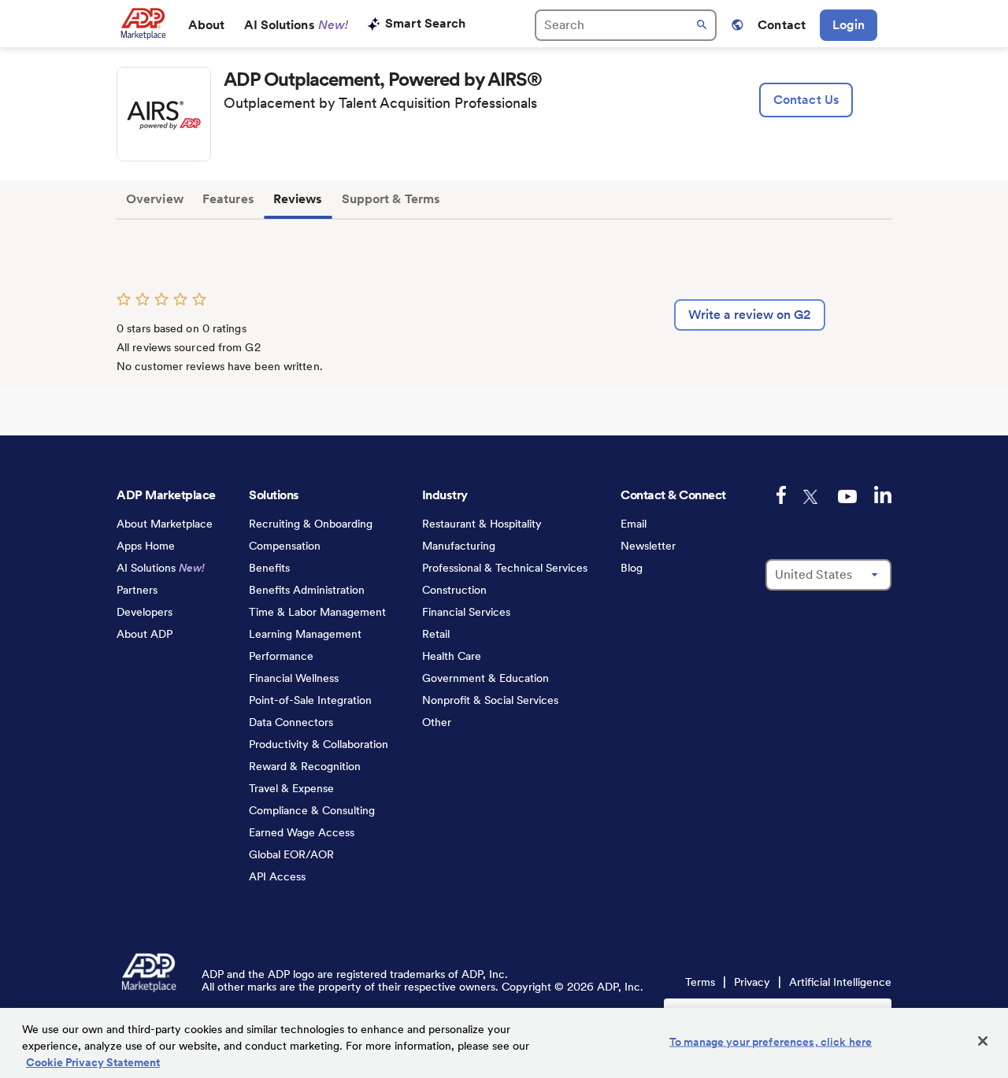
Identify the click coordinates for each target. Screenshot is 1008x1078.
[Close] (982, 1041)
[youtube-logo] (847, 496)
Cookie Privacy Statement (93, 1062)
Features (228, 198)
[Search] (625, 25)
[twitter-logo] (812, 497)
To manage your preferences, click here (770, 1041)
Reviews (298, 198)
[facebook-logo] (781, 495)
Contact (782, 24)
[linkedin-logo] (882, 494)
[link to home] (143, 23)
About (206, 24)
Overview (154, 198)
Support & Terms (391, 198)
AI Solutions (296, 24)
